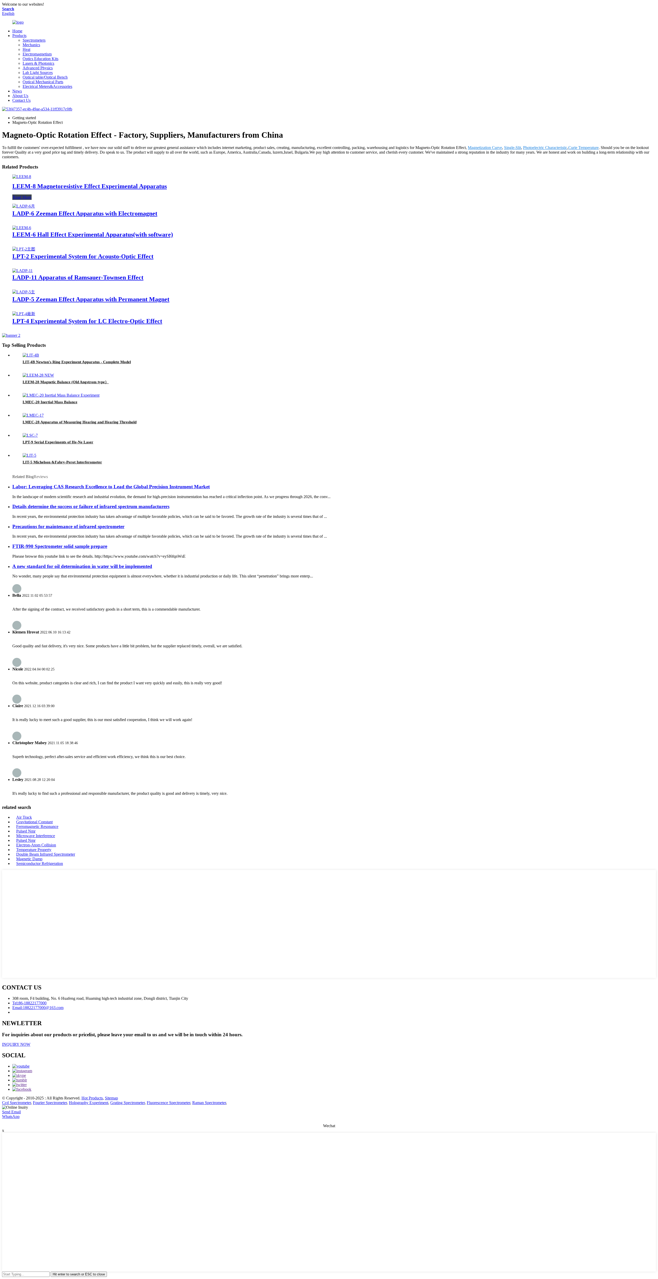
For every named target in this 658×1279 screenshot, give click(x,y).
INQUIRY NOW (16, 1044)
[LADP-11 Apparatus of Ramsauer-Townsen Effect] (22, 270)
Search (8, 9)
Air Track (24, 817)
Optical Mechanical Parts (43, 82)
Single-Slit (512, 147)
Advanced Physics (38, 68)
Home (17, 31)
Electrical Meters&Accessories (47, 86)
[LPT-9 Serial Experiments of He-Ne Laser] (30, 435)
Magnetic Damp (29, 859)
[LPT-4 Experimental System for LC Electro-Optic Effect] (23, 314)
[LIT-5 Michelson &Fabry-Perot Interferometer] (29, 455)
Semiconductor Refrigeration (39, 863)
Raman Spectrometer (209, 1102)
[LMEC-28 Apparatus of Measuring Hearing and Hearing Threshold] (33, 415)
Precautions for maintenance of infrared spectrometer (68, 526)
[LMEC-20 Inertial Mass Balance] (61, 395)
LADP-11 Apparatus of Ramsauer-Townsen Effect (77, 277)
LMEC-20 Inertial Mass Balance (50, 402)
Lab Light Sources (38, 72)
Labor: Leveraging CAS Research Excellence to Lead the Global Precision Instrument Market (111, 486)
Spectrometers (34, 40)
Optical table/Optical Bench (45, 77)
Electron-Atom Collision (36, 845)
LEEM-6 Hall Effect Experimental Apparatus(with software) (92, 234)
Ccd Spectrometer (16, 1102)
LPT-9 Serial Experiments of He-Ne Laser (58, 442)
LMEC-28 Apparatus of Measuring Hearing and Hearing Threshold (79, 422)
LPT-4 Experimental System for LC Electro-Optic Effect (87, 321)
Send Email (11, 1112)
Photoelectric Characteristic (545, 147)
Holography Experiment (88, 1102)
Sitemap (111, 1098)
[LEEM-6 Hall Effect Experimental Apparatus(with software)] (21, 228)
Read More (22, 197)
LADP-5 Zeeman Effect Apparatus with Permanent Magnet (90, 299)
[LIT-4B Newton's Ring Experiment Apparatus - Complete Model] (31, 355)
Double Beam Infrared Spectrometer (45, 854)
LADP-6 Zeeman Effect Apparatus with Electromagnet (84, 213)
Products (19, 35)
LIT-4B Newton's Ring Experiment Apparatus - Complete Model (77, 362)
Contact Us (21, 100)
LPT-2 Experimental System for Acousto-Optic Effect (82, 256)
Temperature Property (33, 849)
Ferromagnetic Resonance (37, 826)
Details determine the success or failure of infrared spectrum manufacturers (90, 506)
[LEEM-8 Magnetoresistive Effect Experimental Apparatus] (21, 176)
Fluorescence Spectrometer (168, 1102)
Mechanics (31, 45)
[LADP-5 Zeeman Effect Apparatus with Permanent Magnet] (23, 292)
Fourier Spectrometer (50, 1102)
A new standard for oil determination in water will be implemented (82, 566)
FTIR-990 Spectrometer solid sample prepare (59, 546)
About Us (20, 96)
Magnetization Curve (485, 147)
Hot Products (92, 1098)
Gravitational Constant (34, 822)
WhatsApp (11, 1116)
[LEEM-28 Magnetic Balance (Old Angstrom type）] (38, 375)
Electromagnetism (37, 54)
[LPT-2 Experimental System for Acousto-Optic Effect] (23, 249)
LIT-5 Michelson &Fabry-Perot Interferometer (62, 462)
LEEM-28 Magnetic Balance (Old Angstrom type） (66, 382)
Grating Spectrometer (127, 1102)
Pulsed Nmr (25, 831)
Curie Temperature (583, 147)
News (17, 91)
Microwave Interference (35, 836)
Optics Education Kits (40, 59)
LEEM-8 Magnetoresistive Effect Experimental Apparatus (89, 186)
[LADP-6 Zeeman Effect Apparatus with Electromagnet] (23, 206)
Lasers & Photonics (38, 63)
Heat (26, 49)
